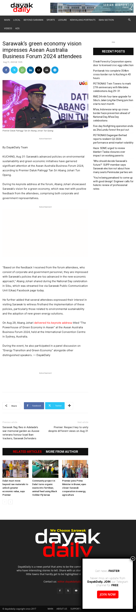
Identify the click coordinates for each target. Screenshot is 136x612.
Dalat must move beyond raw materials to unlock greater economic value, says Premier (15, 487)
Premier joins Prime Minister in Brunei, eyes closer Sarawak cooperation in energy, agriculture (74, 487)
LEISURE (62, 19)
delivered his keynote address (53, 322)
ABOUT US (61, 608)
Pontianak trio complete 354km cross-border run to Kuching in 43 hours (112, 74)
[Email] (38, 70)
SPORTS (51, 19)
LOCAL (16, 19)
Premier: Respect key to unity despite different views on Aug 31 (68, 429)
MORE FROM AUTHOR (62, 451)
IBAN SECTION (106, 19)
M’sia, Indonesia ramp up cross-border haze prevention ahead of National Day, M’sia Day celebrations (111, 115)
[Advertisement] (45, 380)
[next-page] (10, 502)
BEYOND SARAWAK (33, 19)
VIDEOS (8, 28)
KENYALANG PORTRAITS (82, 19)
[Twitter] (14, 70)
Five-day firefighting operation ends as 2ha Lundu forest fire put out (113, 128)
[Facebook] (6, 70)
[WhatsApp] (22, 70)
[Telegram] (54, 70)
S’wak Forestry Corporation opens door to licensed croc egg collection (113, 63)
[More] (69, 405)
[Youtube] (76, 591)
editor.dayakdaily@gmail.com (75, 581)
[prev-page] (4, 502)
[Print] (46, 70)
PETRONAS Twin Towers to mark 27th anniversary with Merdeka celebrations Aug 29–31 (112, 87)
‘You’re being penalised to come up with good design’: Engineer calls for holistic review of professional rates (113, 183)
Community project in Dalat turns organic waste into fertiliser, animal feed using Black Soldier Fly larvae (44, 487)
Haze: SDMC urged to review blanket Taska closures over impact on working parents (109, 152)
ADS (17, 28)
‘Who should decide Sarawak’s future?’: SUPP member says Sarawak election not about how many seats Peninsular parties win (112, 167)
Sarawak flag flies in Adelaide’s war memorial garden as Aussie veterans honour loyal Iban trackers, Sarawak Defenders (20, 433)
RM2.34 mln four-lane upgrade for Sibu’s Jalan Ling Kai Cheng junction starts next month (113, 100)
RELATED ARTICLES (27, 451)
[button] (129, 20)
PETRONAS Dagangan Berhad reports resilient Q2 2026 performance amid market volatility (113, 139)
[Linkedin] (30, 70)
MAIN (7, 19)
